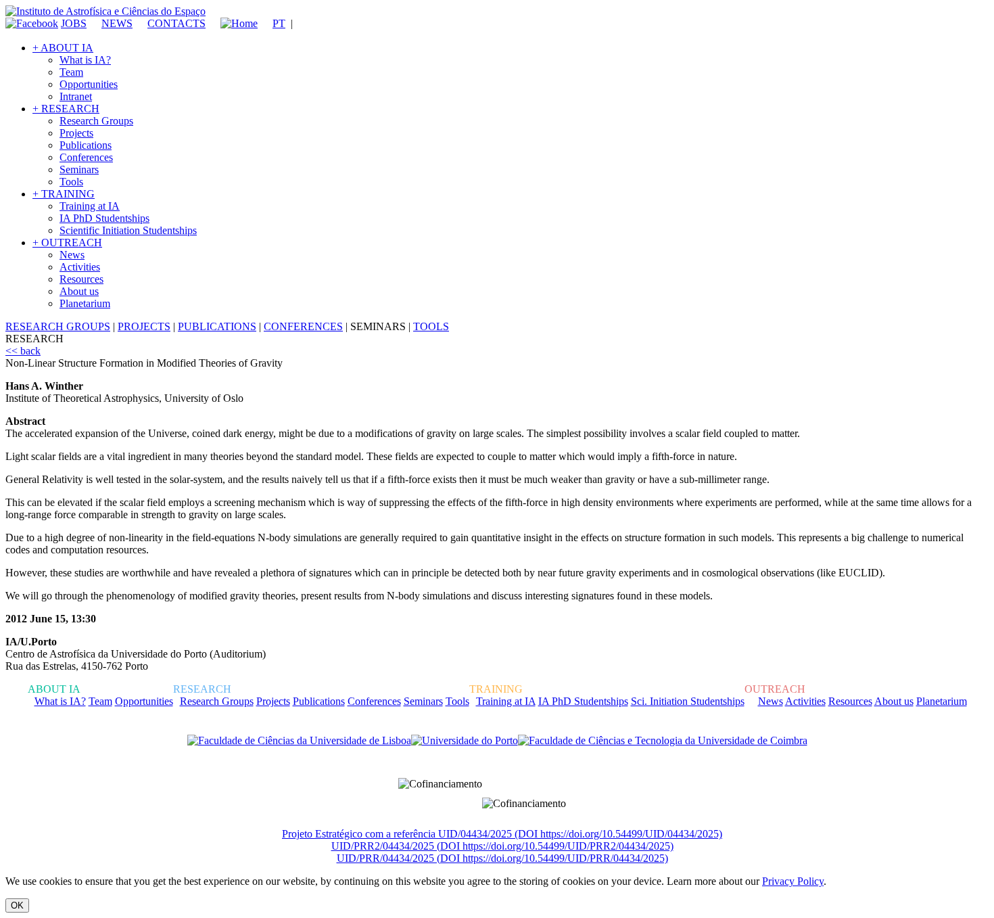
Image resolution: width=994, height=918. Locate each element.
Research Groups (96, 121)
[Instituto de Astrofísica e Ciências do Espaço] (105, 11)
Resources (81, 279)
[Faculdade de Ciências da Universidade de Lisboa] (299, 741)
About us (79, 291)
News (72, 254)
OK (17, 905)
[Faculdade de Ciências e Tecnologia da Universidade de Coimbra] (662, 741)
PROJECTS (144, 326)
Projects (76, 133)
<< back (23, 351)
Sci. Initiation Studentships (687, 701)
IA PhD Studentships (104, 218)
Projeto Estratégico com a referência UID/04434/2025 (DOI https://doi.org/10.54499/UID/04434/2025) (502, 834)
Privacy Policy (793, 881)
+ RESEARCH (65, 108)
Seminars (79, 169)
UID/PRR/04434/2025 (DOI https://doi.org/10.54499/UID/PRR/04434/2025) (502, 858)
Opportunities (89, 84)
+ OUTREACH (67, 242)
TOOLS (431, 326)
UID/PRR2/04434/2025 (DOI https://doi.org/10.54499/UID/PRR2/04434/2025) (502, 846)
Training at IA (90, 206)
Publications (86, 145)
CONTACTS (176, 23)
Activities (80, 267)
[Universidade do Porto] (464, 741)
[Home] (233, 23)
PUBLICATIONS (217, 326)
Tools (71, 181)
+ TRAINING (63, 194)
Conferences (86, 157)
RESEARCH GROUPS (57, 326)
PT (279, 23)
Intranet (76, 96)
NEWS (117, 23)
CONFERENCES (303, 326)
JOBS (74, 23)
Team (71, 72)
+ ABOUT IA (62, 47)
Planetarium (85, 303)
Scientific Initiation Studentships (128, 230)
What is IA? (85, 60)
